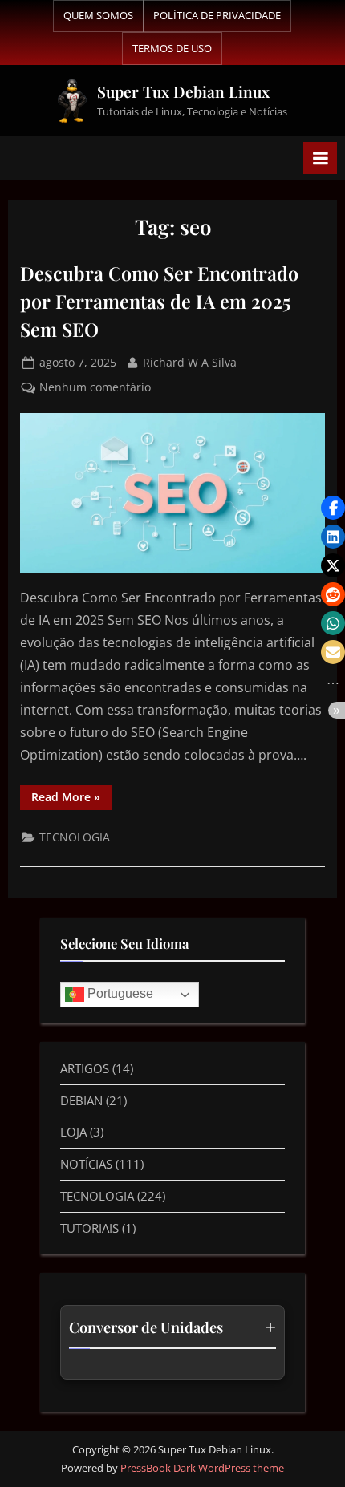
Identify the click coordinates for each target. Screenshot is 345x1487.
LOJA (73, 1132)
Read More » (71, 794)
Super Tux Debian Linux (183, 91)
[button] (333, 508)
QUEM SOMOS (98, 15)
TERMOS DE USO (172, 48)
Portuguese (118, 993)
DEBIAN (81, 1100)
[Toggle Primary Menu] (320, 158)
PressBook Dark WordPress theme (202, 1468)
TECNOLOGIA (74, 837)
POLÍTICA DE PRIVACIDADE (217, 15)
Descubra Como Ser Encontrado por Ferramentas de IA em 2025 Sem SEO (159, 301)
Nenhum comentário (95, 386)
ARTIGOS (84, 1068)
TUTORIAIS (89, 1228)
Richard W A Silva (190, 361)
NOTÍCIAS (86, 1164)
